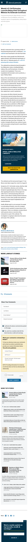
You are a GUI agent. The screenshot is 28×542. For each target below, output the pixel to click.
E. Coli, (4, 247)
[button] (14, 168)
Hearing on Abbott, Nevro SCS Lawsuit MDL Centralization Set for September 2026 (16, 470)
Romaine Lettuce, (10, 248)
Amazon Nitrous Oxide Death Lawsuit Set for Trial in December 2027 (18, 260)
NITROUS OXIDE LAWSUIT (15, 406)
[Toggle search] (26, 2)
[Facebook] (11, 515)
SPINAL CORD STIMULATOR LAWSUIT (17, 484)
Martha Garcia (15, 41)
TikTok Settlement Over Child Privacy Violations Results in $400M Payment (18, 270)
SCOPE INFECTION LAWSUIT (15, 444)
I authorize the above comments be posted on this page (15, 327)
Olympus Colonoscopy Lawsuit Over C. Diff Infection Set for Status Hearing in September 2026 (17, 430)
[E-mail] (13, 515)
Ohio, (25, 247)
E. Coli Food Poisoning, (11, 247)
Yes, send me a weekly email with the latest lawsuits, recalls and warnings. (14, 332)
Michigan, (21, 247)
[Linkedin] (6, 515)
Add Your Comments (6, 44)
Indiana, (17, 247)
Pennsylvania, (4, 248)
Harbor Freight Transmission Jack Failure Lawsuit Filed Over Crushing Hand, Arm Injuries (18, 280)
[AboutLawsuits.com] (13, 2)
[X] (8, 515)
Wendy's (16, 248)
